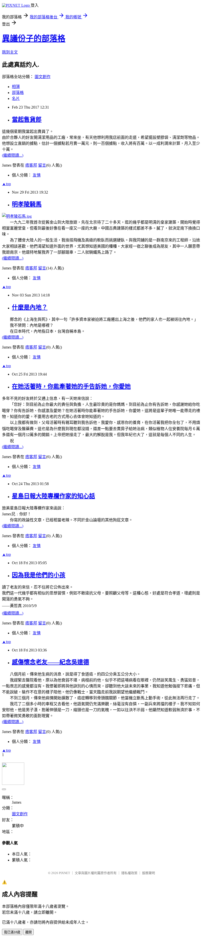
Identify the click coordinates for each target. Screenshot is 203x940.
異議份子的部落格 (33, 38)
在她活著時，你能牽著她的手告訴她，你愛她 (71, 386)
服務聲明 (148, 873)
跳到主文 (10, 52)
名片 (16, 98)
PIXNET (64, 873)
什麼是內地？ (30, 307)
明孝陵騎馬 (27, 204)
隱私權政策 (129, 873)
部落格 (18, 92)
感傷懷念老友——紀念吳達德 (50, 662)
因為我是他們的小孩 (38, 575)
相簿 (16, 87)
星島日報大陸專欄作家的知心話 (53, 496)
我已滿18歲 (12, 932)
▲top (6, 184)
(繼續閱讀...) (12, 155)
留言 (42, 165)
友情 (37, 175)
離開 (28, 932)
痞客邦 (31, 165)
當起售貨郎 (27, 119)
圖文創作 (43, 77)
